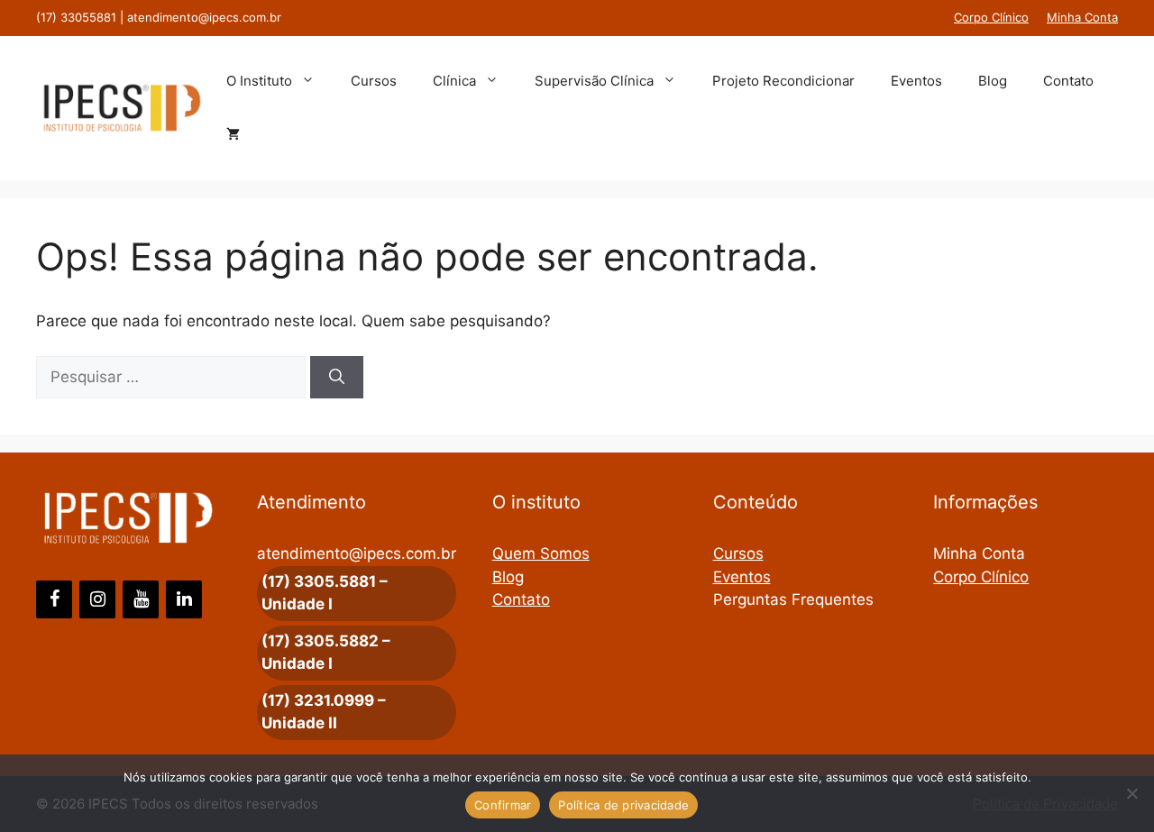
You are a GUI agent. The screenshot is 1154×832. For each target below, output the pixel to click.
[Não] (1131, 793)
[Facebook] (54, 599)
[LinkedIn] (184, 599)
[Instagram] (97, 599)
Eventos (916, 80)
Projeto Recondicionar (783, 80)
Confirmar (502, 805)
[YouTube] (141, 599)
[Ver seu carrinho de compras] (233, 135)
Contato (1068, 80)
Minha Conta (1082, 17)
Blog (992, 80)
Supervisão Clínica (594, 80)
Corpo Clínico (991, 17)
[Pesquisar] (336, 377)
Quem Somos (541, 553)
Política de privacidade (623, 805)
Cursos (374, 80)
